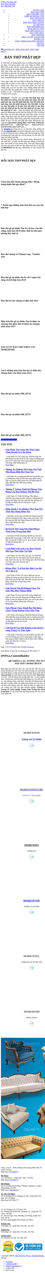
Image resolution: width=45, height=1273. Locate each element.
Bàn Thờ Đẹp (20, 1256)
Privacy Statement (32, 1256)
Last (32, 647)
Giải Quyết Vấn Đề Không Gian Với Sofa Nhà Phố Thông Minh (23, 589)
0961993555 (14, 1190)
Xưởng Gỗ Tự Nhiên (31, 739)
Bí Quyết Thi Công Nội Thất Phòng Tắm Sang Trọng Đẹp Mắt (23, 530)
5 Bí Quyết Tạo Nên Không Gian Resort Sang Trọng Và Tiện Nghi (25, 629)
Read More (10, 465)
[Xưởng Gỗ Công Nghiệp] (31, 781)
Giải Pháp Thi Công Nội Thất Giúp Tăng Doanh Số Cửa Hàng (22, 450)
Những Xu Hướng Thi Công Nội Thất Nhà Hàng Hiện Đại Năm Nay (24, 470)
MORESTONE (31, 900)
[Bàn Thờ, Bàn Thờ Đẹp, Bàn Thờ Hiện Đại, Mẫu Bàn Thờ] (10, 6)
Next (28, 647)
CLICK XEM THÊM (9, 440)
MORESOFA (31, 845)
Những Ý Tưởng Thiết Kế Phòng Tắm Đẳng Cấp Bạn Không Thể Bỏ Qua (24, 490)
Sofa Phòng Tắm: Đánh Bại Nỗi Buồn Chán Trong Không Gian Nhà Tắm (24, 609)
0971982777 (14, 1172)
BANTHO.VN (8, 49)
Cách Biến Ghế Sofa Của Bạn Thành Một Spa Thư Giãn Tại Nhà (23, 549)
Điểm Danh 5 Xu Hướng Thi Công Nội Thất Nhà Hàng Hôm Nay (24, 510)
